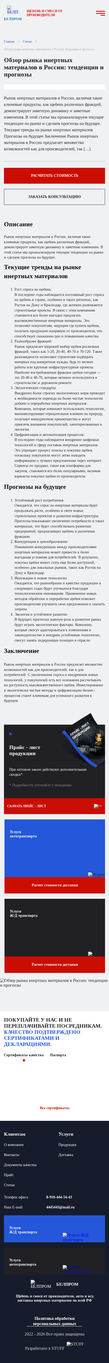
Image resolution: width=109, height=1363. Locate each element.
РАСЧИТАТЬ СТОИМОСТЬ (54, 176)
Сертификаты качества (24, 1055)
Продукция (67, 1145)
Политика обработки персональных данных (54, 1321)
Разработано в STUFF (45, 1348)
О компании (14, 1145)
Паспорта (58, 1055)
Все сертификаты (54, 1108)
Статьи (9, 1185)
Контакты (11, 1155)
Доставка (65, 1155)
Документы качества (20, 1165)
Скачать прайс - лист (26, 806)
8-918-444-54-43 (59, 1197)
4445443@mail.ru (60, 1207)
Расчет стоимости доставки (55, 885)
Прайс (9, 1175)
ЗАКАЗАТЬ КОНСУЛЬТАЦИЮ (54, 197)
